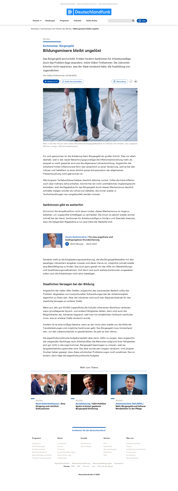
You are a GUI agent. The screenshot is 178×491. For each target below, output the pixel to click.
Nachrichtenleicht (39, 452)
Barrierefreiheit (132, 458)
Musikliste (108, 452)
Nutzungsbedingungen (102, 463)
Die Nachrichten (38, 449)
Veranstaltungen (110, 449)
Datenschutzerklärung (81, 463)
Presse (128, 446)
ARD (73, 466)
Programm (64, 20)
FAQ (105, 443)
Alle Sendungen (38, 446)
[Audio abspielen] (67, 244)
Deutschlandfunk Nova (108, 4)
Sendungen (50, 20)
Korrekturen (131, 455)
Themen (36, 20)
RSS (105, 455)
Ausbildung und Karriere (136, 449)
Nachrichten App (64, 455)
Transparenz (131, 452)
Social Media (86, 446)
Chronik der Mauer (105, 466)
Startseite (35, 29)
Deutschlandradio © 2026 (89, 474)
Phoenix (86, 466)
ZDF (78, 466)
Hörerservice (86, 443)
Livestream (61, 443)
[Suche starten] (133, 21)
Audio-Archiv (91, 20)
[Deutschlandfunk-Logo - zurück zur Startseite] (89, 12)
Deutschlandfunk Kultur (87, 4)
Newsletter (108, 446)
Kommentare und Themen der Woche (56, 29)
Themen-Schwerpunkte (41, 458)
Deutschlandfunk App (66, 452)
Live (143, 21)
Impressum (118, 463)
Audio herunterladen (73, 81)
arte (93, 466)
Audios (60, 446)
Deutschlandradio (68, 4)
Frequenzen (62, 458)
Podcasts (77, 20)
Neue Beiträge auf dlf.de (42, 455)
